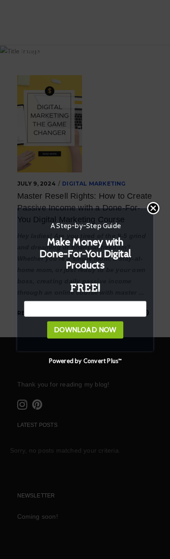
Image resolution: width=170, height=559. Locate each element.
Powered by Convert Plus (85, 360)
